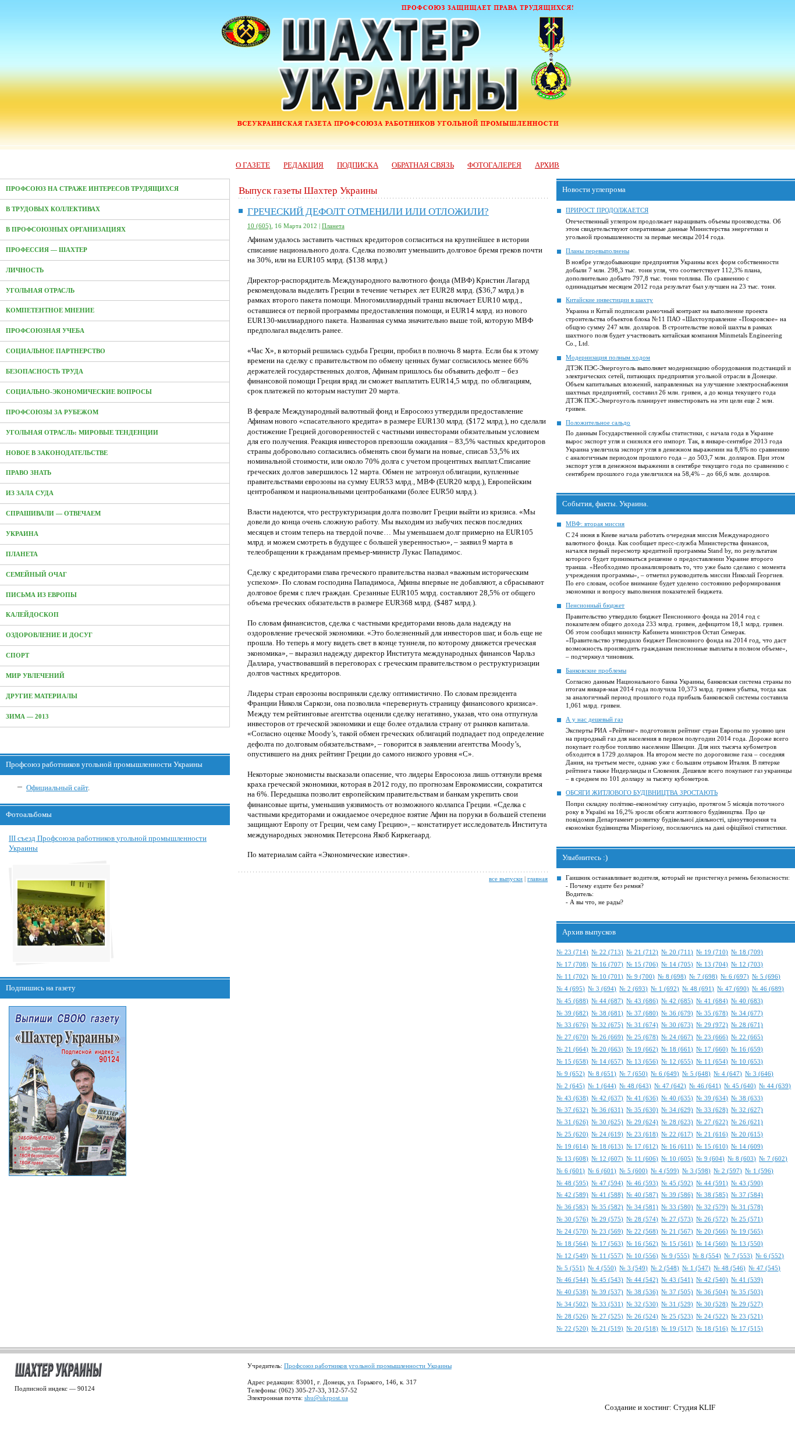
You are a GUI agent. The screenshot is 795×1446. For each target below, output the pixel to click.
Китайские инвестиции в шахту (609, 300)
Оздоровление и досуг (49, 635)
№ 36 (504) (712, 1292)
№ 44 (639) (775, 1086)
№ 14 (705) (677, 964)
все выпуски (506, 879)
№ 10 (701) (607, 977)
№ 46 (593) (642, 1183)
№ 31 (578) (747, 1207)
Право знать (28, 473)
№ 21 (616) (712, 1134)
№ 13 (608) (572, 1159)
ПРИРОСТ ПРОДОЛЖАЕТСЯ (607, 210)
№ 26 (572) (712, 1219)
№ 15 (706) (642, 964)
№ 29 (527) (747, 1304)
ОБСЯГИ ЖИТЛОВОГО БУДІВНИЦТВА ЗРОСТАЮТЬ (642, 793)
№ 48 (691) (698, 989)
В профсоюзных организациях (66, 229)
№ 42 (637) (607, 1098)
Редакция (303, 165)
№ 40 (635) (677, 1098)
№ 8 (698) (672, 977)
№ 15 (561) (677, 1244)
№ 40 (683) (747, 1001)
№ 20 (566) (712, 1231)
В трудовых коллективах (53, 209)
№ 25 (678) (642, 1037)
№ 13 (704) (712, 964)
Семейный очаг (36, 574)
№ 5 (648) (696, 1074)
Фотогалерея (494, 165)
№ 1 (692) (665, 989)
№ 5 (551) (570, 1268)
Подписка (357, 165)
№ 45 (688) (572, 1001)
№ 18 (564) (572, 1244)
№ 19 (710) (712, 952)
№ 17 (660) (712, 1049)
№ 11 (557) (607, 1256)
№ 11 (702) (572, 977)
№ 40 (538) (572, 1292)
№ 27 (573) (677, 1219)
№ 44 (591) (712, 1183)
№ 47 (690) (733, 989)
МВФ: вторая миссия (595, 524)
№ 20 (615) (747, 1134)
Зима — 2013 (27, 716)
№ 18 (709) (747, 952)
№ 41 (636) (642, 1098)
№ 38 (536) (642, 1292)
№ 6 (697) (735, 977)
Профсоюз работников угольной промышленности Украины (368, 1366)
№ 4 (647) (728, 1074)
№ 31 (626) (572, 1122)
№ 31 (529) (677, 1304)
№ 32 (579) (712, 1207)
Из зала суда (30, 493)
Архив (547, 165)
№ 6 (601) (570, 1171)
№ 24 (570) (572, 1231)
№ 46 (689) (768, 989)
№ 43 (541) (677, 1280)
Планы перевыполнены (597, 251)
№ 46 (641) (705, 1086)
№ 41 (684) (712, 1001)
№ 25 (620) (572, 1134)
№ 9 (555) (675, 1256)
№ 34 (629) (677, 1110)
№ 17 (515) (747, 1329)
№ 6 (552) (769, 1256)
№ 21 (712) (642, 952)
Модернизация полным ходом (608, 357)
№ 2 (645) (570, 1086)
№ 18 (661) (677, 1049)
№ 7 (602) (773, 1159)
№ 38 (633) (747, 1098)
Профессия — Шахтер (46, 250)
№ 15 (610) (712, 1146)
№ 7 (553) (738, 1256)
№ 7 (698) (703, 977)
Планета (22, 554)
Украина (22, 534)
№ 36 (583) (572, 1207)
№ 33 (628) (712, 1110)
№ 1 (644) (602, 1086)
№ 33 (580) (677, 1207)
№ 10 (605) (677, 1159)
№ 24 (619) (607, 1134)
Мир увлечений (35, 676)
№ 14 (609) (747, 1146)
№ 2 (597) (728, 1171)
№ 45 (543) (607, 1280)
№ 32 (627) (747, 1110)
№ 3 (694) (602, 989)
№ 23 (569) (607, 1231)
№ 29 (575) (607, 1219)
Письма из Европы (41, 595)
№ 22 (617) (677, 1134)
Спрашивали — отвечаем (53, 513)
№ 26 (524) (642, 1316)
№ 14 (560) (712, 1244)
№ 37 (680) (642, 1013)
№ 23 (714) (572, 952)
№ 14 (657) (607, 1061)
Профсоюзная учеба (45, 331)
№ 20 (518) (642, 1329)
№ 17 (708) (572, 964)
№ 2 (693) (633, 989)
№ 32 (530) (642, 1304)
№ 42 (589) (572, 1195)
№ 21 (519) (607, 1329)
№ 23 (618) (642, 1134)
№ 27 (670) (572, 1037)
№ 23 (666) (712, 1037)
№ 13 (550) (747, 1244)
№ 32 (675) (607, 1025)
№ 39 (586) (677, 1195)
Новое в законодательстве (57, 453)
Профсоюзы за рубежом (52, 412)
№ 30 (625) (607, 1122)
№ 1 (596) (759, 1171)
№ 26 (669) (607, 1037)
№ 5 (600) (633, 1171)
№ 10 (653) (747, 1061)
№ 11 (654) (712, 1061)
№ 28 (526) (572, 1316)
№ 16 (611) (677, 1146)
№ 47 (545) (764, 1268)
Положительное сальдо (598, 423)
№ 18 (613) (607, 1146)
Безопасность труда (44, 371)
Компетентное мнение (50, 310)
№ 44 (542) (642, 1280)
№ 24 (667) (677, 1037)
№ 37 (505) (677, 1292)
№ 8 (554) (707, 1256)
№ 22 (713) (607, 952)
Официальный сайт (57, 787)
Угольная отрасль (40, 290)
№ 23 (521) (747, 1316)
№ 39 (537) (607, 1292)
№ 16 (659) (747, 1049)
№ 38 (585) (712, 1195)
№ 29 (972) (712, 1025)
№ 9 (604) (710, 1159)
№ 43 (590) (747, 1183)
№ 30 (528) (712, 1304)
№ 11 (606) (642, 1159)
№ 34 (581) (642, 1207)
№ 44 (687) (607, 1001)
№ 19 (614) (572, 1146)
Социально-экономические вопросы (79, 392)
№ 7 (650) (633, 1074)
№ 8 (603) (741, 1159)
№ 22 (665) (747, 1037)
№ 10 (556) (642, 1256)
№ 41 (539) (747, 1280)
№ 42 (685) (677, 1001)
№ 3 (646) (759, 1074)
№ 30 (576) (572, 1219)
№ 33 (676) (572, 1025)
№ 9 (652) (570, 1074)
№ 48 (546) (730, 1268)
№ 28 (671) (747, 1025)
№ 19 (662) (642, 1049)
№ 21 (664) (572, 1049)
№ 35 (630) (642, 1110)
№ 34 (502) (572, 1304)
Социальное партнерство (55, 351)
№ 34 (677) (747, 1013)
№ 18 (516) (712, 1329)
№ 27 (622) (712, 1122)
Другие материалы (41, 696)
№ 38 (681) (607, 1013)
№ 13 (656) (642, 1061)
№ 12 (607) (607, 1159)
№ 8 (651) (602, 1074)
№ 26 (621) (747, 1122)
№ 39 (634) (712, 1098)
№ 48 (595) (572, 1183)
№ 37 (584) (747, 1195)
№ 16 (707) (607, 964)
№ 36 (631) (607, 1110)
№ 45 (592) (677, 1183)
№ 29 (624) (642, 1122)
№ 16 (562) (642, 1244)
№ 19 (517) (677, 1329)
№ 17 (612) (642, 1146)
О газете (253, 165)
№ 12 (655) (677, 1061)
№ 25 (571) (747, 1219)
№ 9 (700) (640, 977)
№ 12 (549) (572, 1256)
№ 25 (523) (677, 1316)
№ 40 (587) (642, 1195)
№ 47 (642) (670, 1086)
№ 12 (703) (747, 964)
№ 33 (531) (607, 1304)
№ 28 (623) (677, 1122)
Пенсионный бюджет (595, 605)
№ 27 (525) (607, 1316)
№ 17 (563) (607, 1244)
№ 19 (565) (747, 1231)
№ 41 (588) (607, 1195)
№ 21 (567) (677, 1231)
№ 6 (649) (665, 1074)
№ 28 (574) (642, 1219)
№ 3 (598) (696, 1171)
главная (537, 879)
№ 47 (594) (607, 1183)
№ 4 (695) (570, 989)
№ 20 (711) (677, 952)
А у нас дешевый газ (594, 719)
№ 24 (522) (712, 1316)
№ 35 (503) (747, 1292)
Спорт (17, 655)
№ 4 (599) (665, 1171)
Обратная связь (423, 165)
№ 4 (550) (602, 1268)
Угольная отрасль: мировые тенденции (82, 432)
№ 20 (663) (607, 1049)
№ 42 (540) (712, 1280)
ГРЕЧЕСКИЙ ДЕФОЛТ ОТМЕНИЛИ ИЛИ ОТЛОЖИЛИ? (368, 211)
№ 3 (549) (633, 1268)
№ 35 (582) (607, 1207)
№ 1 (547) (696, 1268)
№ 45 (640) (740, 1086)
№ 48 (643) (635, 1086)
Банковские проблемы (596, 670)
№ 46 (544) (572, 1280)
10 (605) (259, 226)
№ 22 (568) (642, 1231)
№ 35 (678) (712, 1013)
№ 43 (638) (572, 1098)
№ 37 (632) (572, 1110)
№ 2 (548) (665, 1268)
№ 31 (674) (642, 1025)
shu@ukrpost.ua (326, 1398)
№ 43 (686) (642, 1001)
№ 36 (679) (677, 1013)
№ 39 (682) (572, 1013)
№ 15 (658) (572, 1061)
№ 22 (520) (572, 1329)
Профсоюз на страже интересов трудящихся (92, 189)
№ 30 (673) (677, 1025)
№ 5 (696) (766, 977)
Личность (25, 270)
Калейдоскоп (32, 615)
